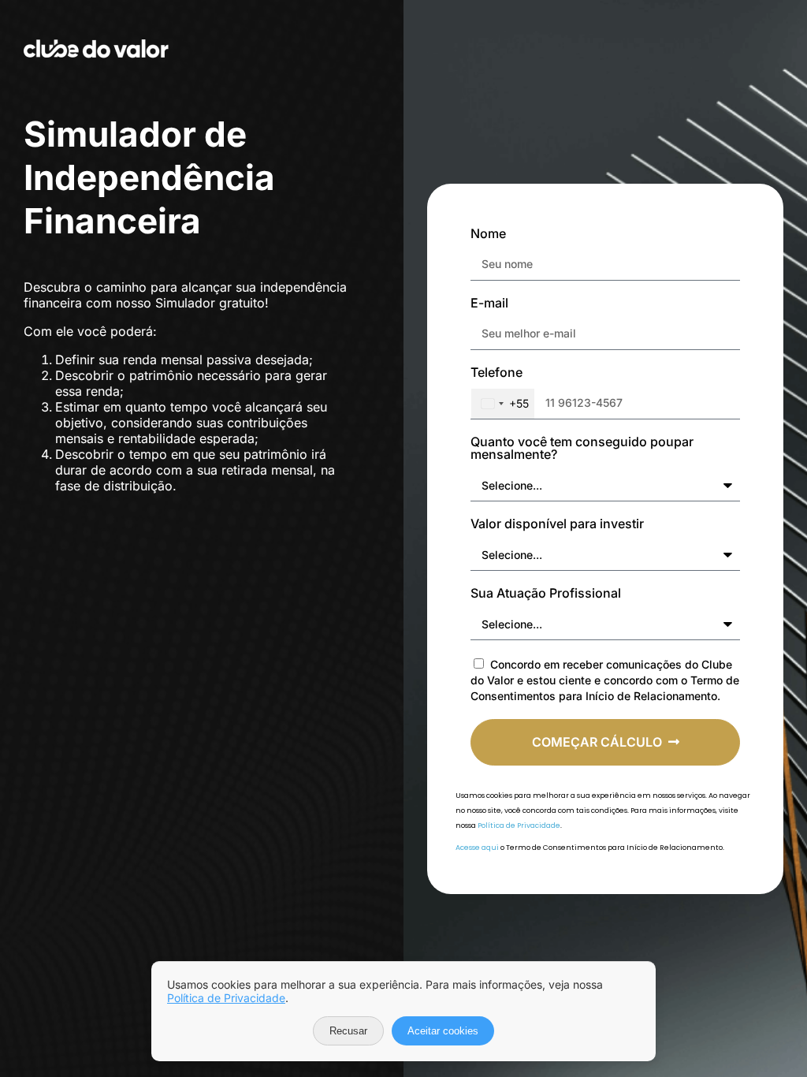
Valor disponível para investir (557, 524)
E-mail (489, 303)
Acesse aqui (477, 847)
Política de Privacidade (519, 825)
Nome (488, 234)
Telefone (496, 373)
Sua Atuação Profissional (545, 594)
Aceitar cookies (442, 1031)
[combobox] (502, 404)
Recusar (348, 1031)
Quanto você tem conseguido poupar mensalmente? (582, 448)
